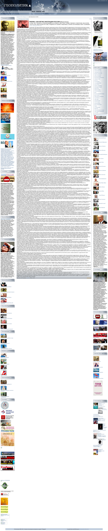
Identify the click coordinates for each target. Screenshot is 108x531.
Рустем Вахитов (102, 150)
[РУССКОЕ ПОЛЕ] (7, 426)
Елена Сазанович (102, 199)
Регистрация (38, 11)
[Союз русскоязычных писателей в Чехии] (7, 432)
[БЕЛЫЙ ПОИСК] (6, 420)
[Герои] (98, 380)
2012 (21, 16)
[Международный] (5, 401)
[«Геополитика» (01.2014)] (97, 21)
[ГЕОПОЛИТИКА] (7, 21)
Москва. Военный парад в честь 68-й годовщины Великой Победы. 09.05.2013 (7, 169)
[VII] (7, 103)
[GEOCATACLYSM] (5, 482)
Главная (33, 11)
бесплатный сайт (82, 529)
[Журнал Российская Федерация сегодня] (100, 115)
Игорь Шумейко (102, 207)
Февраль (24, 16)
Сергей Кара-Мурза (102, 182)
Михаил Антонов (102, 146)
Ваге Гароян (101, 158)
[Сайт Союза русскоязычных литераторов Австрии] (7, 447)
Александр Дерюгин (102, 178)
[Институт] (8, 409)
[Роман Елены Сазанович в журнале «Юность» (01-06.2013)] (97, 36)
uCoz (88, 529)
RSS (105, 13)
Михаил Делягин (102, 174)
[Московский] (5, 113)
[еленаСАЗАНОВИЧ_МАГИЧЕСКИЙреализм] (7, 456)
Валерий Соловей (102, 203)
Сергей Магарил (102, 195)
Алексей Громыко (102, 166)
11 (27, 16)
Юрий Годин (101, 162)
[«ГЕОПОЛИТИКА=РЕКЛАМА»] (100, 52)
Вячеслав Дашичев (102, 170)
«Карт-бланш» (101, 418)
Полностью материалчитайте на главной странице (6, 65)
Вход (43, 11)
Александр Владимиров (103, 154)
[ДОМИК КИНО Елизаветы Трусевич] (7, 460)
